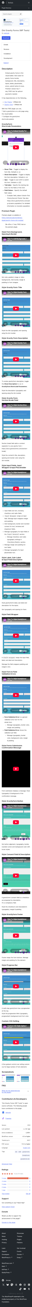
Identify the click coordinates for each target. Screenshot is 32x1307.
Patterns (19, 1242)
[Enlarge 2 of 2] (28, 1077)
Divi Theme (8, 102)
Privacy (4, 1242)
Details (6, 44)
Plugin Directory (6, 8)
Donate (20, 1254)
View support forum (8, 1207)
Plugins (19, 1239)
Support (6, 63)
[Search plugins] (20, 14)
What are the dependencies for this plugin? (11, 1091)
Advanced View (7, 1164)
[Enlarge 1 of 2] (13, 1077)
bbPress (5, 1269)
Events (19, 1251)
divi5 (20, 1151)
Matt (4, 1266)
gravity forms (26, 1151)
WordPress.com (8, 1263)
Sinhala (8, 1280)
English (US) (26, 1148)
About (4, 1233)
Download (6, 38)
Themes (19, 1236)
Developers (5, 1254)
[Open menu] (29, 2)
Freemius (8, 1118)
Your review (5, 1194)
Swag (19, 1257)
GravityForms (26, 1155)
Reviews (6, 49)
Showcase (20, 1233)
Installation (7, 54)
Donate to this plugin (8, 1222)
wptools (6, 33)
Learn (3, 1248)
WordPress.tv (7, 1257)
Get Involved (21, 1248)
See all (28, 1194)
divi (16, 1151)
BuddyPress (6, 1272)
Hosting (4, 1239)
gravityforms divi (25, 1159)
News (4, 1236)
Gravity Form (8, 104)
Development (8, 58)
